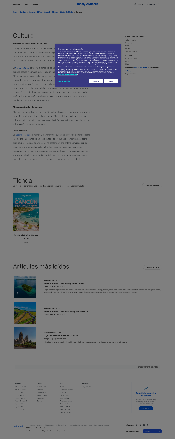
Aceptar (111, 81)
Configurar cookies (64, 81)
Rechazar (96, 81)
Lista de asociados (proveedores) (67, 74)
